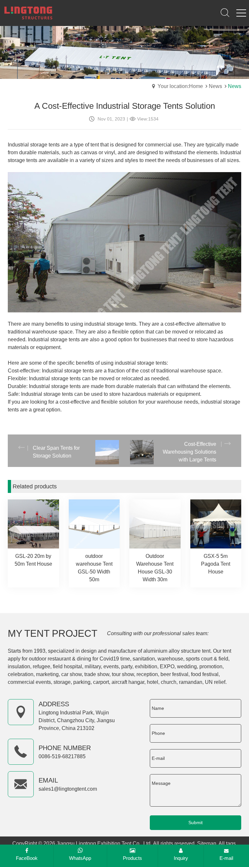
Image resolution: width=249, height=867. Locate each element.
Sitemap (206, 843)
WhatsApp (80, 858)
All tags (227, 843)
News (215, 86)
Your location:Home (180, 86)
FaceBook (27, 858)
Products (132, 858)
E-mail (226, 858)
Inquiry (181, 858)
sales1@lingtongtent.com (68, 789)
